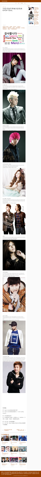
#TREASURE (14, 29)
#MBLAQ (5, 27)
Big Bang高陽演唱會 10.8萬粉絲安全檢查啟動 (36, 15)
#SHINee (9, 27)
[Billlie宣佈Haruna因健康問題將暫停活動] (31, 12)
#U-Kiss (23, 27)
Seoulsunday (4, 1)
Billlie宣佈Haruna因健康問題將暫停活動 (36, 12)
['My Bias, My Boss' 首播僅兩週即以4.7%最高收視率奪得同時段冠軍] (31, 22)
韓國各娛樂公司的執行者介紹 (14, 453)
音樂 (18, 3)
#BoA (13, 27)
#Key (9, 29)
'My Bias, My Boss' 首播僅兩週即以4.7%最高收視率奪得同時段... (36, 23)
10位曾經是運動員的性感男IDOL (22, 443)
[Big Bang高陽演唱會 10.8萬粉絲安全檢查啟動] (31, 15)
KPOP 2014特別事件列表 (14, 443)
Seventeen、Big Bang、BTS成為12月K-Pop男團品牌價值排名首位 (22, 453)
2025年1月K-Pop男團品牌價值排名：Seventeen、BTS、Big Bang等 (14, 464)
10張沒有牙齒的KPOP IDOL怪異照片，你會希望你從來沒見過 (5, 453)
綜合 (16, 3)
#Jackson (5, 29)
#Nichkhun (18, 27)
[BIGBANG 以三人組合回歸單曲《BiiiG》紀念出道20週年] (31, 8)
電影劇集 (22, 3)
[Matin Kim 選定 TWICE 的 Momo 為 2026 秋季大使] (31, 18)
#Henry (18, 26)
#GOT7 (14, 26)
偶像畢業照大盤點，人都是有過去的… (5, 464)
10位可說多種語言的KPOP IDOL (5, 443)
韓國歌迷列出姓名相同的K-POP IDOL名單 (22, 464)
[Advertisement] (14, 17)
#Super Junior (6, 26)
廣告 (25, 3)
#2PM (11, 26)
